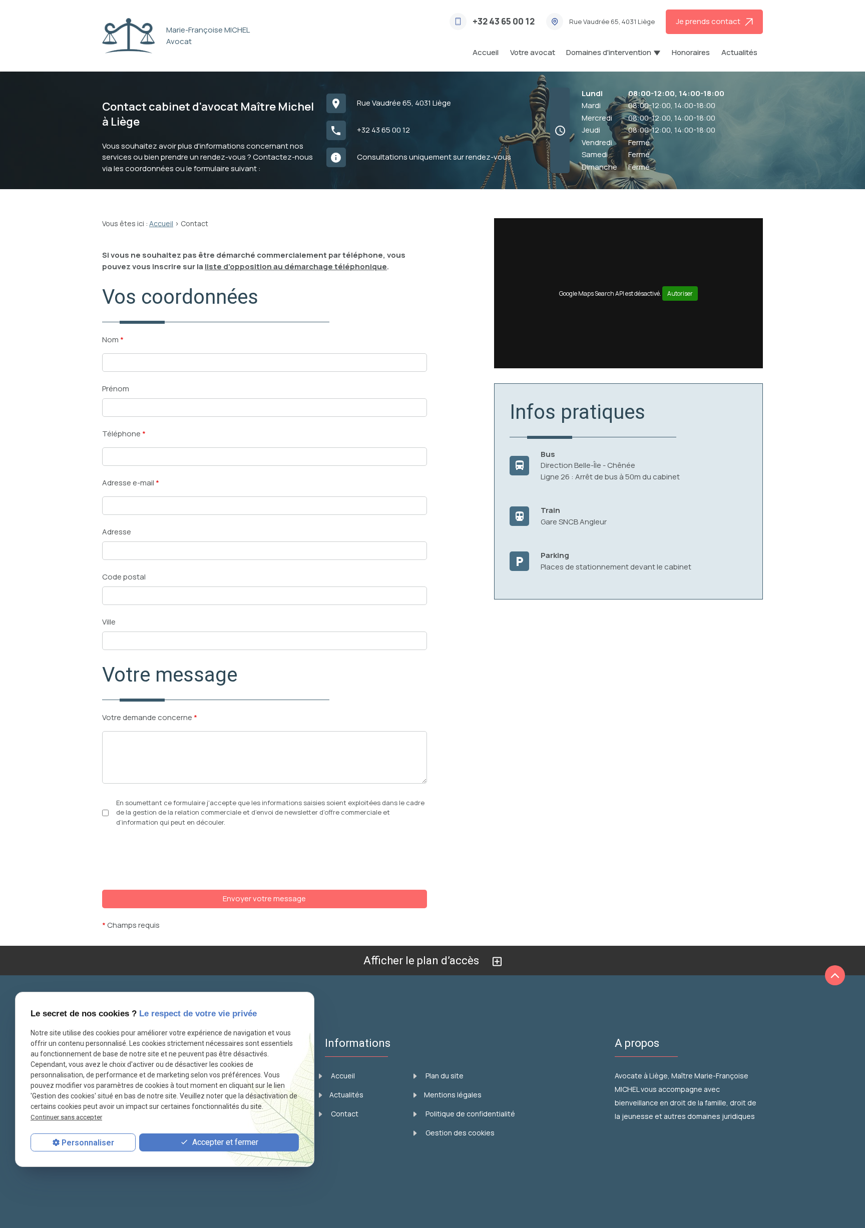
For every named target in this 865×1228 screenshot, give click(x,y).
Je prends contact (710, 21)
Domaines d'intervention (608, 52)
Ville (109, 622)
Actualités (739, 52)
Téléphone (124, 433)
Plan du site (444, 1075)
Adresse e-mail (130, 482)
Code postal (124, 576)
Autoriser (680, 293)
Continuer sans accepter (66, 1116)
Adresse (116, 531)
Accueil (486, 52)
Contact (343, 1113)
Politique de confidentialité (469, 1113)
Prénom (115, 388)
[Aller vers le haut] (835, 975)
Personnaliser (88, 1142)
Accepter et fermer (224, 1141)
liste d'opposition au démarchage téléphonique (296, 266)
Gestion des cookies (459, 1132)
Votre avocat (532, 52)
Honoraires (691, 52)
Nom (113, 339)
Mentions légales (453, 1094)
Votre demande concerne (149, 717)
